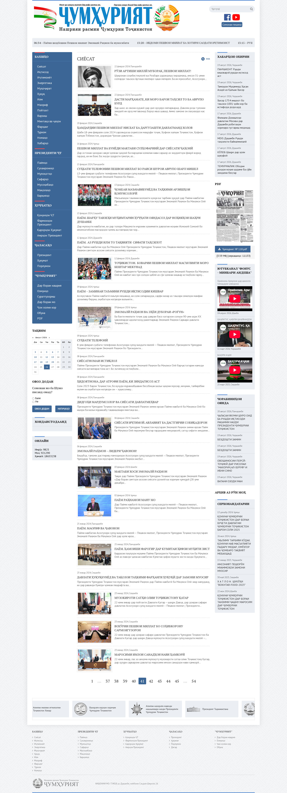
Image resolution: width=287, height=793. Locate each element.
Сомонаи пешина (231, 24)
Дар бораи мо (46, 302)
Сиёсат (41, 66)
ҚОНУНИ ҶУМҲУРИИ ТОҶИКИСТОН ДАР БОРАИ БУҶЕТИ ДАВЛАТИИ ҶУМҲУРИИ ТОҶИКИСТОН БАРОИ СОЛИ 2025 (233, 523)
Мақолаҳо (43, 190)
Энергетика (44, 83)
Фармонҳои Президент (44, 222)
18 (41, 362)
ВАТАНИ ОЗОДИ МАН (229, 481)
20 (52, 362)
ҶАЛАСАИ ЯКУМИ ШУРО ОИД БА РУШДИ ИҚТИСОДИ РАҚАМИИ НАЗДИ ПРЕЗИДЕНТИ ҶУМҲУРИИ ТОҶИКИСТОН (234, 422)
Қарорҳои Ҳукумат (49, 230)
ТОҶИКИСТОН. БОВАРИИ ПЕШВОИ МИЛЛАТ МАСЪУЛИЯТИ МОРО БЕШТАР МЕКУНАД (161, 265)
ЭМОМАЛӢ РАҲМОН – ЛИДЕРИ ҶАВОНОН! (107, 451)
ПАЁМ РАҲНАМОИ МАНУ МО (134, 500)
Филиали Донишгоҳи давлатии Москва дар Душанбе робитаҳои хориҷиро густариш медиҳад (233, 122)
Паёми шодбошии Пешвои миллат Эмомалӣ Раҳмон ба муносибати (53, 43)
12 (47, 357)
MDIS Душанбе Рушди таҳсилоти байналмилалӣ (232, 140)
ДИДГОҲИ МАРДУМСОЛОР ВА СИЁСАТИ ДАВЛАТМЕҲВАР (117, 402)
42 (151, 681)
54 (193, 681)
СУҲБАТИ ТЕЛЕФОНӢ (92, 340)
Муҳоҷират (44, 88)
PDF (40, 318)
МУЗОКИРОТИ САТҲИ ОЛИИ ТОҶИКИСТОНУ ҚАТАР (151, 598)
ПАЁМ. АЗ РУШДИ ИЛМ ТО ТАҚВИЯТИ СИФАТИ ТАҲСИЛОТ (119, 242)
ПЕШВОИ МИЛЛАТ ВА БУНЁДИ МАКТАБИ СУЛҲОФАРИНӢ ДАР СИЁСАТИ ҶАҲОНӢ (135, 148)
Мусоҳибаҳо (45, 185)
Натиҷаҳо (64, 409)
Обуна (41, 313)
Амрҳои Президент (49, 235)
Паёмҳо (42, 163)
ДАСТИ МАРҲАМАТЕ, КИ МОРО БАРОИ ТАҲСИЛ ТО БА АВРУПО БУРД (159, 101)
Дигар (174, 747)
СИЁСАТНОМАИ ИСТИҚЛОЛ (97, 361)
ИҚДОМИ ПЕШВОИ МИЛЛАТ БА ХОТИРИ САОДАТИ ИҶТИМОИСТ (155, 43)
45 (177, 681)
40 (134, 681)
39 (125, 681)
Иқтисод (43, 72)
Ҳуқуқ (41, 94)
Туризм (41, 132)
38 (116, 681)
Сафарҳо (42, 179)
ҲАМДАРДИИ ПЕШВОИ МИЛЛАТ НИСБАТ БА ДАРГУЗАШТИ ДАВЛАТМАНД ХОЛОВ (134, 128)
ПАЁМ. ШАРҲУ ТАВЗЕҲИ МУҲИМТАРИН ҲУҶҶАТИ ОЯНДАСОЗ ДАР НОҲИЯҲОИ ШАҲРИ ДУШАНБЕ (138, 220)
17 (35, 362)
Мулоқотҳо (44, 174)
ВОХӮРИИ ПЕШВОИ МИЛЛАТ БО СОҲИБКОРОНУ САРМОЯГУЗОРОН (148, 628)
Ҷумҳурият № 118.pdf (234, 249)
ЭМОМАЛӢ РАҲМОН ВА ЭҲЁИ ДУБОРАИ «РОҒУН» (149, 312)
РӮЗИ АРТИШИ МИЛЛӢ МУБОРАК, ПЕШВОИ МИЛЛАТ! (152, 71)
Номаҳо (42, 138)
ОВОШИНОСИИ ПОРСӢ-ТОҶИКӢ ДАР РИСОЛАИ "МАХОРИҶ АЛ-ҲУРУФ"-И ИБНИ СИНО (232, 465)
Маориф (42, 105)
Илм (40, 99)
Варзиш (42, 116)
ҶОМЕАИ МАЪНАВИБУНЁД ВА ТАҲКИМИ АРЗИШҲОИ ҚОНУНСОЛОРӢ (152, 191)
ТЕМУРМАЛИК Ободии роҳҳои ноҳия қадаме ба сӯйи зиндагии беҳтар (234, 169)
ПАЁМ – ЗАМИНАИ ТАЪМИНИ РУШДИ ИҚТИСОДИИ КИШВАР (120, 291)
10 (35, 357)
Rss (208, 59)
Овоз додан (42, 409)
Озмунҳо (42, 291)
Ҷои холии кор (46, 307)
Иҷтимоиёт (44, 77)
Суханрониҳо (45, 168)
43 (159, 681)
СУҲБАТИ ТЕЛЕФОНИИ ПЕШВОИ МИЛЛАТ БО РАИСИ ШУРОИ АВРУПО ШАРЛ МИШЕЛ (137, 169)
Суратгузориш (46, 296)
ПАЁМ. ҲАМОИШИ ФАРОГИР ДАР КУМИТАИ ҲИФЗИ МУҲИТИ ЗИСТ (162, 549)
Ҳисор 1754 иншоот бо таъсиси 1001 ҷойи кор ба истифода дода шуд (232, 104)
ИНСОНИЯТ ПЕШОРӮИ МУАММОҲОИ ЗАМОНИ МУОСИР (231, 567)
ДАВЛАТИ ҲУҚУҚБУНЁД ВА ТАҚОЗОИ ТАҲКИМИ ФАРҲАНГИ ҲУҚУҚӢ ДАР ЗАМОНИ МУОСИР (142, 577)
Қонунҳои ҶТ (45, 215)
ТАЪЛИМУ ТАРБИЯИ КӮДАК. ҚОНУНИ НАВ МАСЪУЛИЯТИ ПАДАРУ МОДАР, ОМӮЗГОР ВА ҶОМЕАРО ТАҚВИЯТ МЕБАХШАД (234, 547)
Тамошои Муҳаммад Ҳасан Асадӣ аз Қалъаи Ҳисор (232, 88)
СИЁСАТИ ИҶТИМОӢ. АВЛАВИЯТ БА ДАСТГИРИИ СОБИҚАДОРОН (160, 422)
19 (47, 362)
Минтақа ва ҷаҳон (49, 121)
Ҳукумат (42, 260)
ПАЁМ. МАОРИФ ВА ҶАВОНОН (98, 528)
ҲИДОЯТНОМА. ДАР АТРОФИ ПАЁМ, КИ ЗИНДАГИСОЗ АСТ (118, 381)
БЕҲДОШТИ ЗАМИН (229, 439)
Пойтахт (42, 110)
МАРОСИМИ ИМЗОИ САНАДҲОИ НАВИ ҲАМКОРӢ (149, 654)
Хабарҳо (42, 143)
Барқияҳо (43, 195)
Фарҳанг (42, 127)
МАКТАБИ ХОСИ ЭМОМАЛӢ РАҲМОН (140, 471)
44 (168, 681)
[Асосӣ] (107, 19)
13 (52, 357)
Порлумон (43, 266)
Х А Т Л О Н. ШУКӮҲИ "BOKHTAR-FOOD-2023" (231, 583)
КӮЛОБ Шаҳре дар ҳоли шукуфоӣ (231, 154)
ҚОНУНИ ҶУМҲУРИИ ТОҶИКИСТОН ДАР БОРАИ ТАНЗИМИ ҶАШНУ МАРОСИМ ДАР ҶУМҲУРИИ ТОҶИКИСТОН (234, 602)
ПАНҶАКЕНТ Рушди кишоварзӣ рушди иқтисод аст (232, 72)
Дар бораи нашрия (49, 285)
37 (108, 681)
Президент (44, 255)
